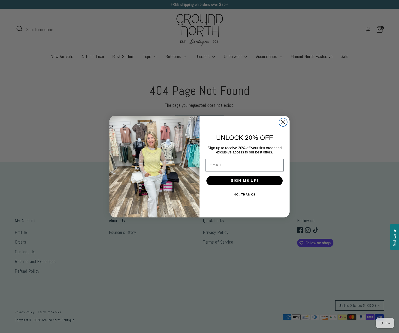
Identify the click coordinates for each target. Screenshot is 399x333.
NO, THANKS (245, 194)
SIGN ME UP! (245, 181)
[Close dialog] (283, 122)
